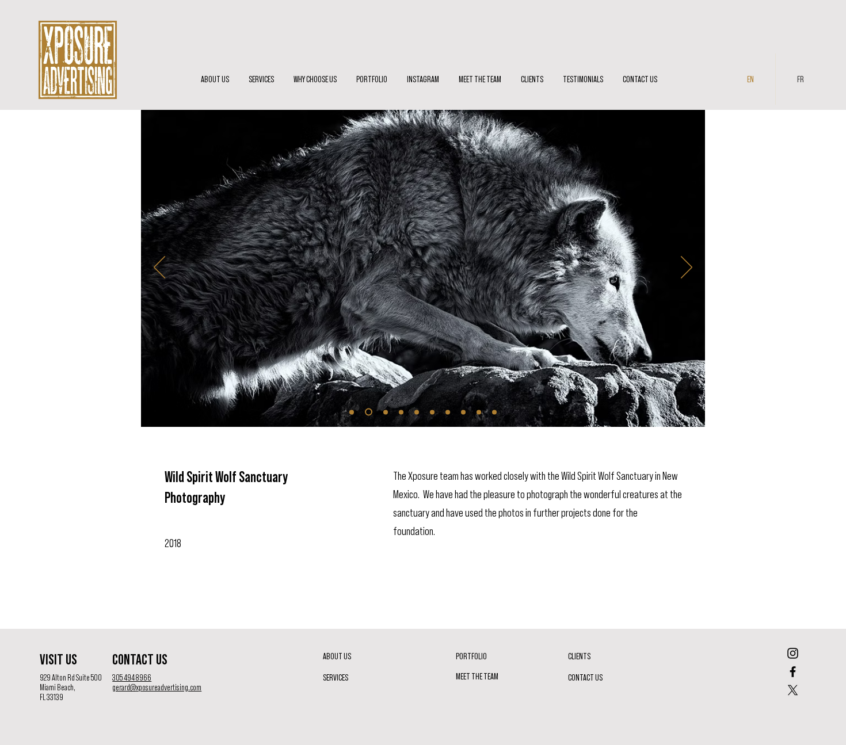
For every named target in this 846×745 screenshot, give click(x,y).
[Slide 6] (432, 412)
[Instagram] (793, 653)
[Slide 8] (463, 412)
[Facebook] (793, 671)
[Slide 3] (367, 412)
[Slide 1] (351, 412)
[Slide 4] (401, 412)
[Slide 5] (416, 412)
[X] (793, 690)
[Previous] (159, 268)
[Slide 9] (479, 412)
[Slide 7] (447, 412)
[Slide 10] (494, 412)
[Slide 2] (384, 412)
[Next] (686, 268)
